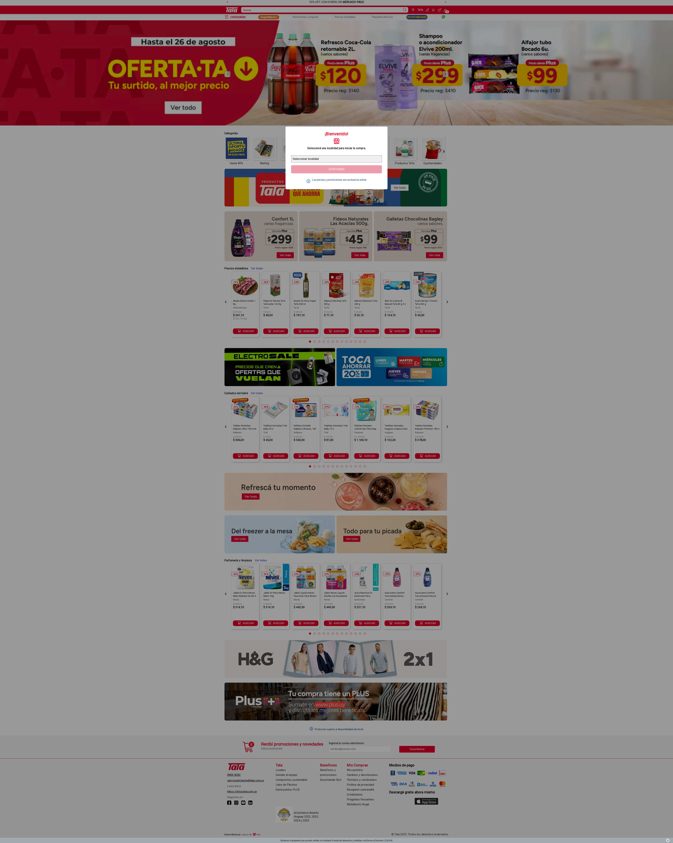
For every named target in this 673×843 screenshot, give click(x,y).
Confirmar (336, 169)
